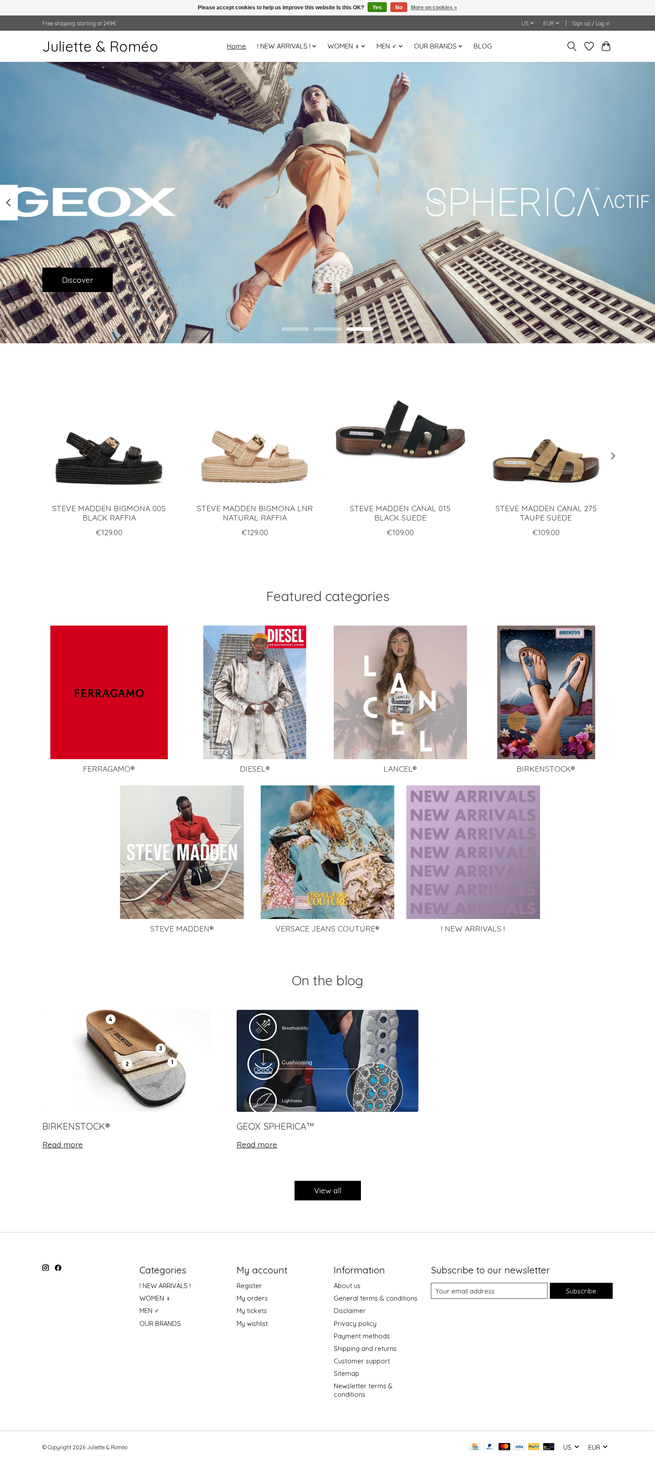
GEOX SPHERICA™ (275, 1126)
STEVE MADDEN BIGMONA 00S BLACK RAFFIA (109, 512)
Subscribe (581, 1291)
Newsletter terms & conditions (363, 1390)
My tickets (252, 1310)
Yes (377, 7)
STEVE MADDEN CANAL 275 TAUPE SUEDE (546, 512)
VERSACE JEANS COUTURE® (327, 928)
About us (347, 1285)
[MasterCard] (504, 1447)
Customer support (362, 1361)
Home (236, 46)
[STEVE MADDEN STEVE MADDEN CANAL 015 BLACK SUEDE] (400, 429)
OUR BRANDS (160, 1323)
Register (249, 1285)
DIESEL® (255, 768)
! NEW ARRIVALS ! (473, 928)
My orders (252, 1298)
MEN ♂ (149, 1310)
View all (327, 1190)
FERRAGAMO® (109, 768)
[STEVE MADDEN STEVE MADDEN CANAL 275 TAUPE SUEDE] (546, 429)
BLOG (483, 46)
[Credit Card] (474, 1447)
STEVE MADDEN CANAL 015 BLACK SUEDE (400, 512)
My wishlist (252, 1323)
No (398, 7)
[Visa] (519, 1447)
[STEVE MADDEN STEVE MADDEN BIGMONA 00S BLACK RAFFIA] (109, 429)
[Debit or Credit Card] (549, 1447)
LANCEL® (400, 768)
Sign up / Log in (591, 23)
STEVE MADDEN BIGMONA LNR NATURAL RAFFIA (255, 512)
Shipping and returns (365, 1348)
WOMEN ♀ (155, 1298)
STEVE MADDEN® (182, 928)
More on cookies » (434, 7)
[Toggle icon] (571, 46)
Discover (77, 279)
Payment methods (362, 1336)
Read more (62, 1144)
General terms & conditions (376, 1298)
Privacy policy (355, 1323)
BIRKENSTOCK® (545, 768)
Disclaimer (350, 1310)
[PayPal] (489, 1447)
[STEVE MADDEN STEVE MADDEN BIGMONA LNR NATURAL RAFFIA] (254, 429)
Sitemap (346, 1373)
